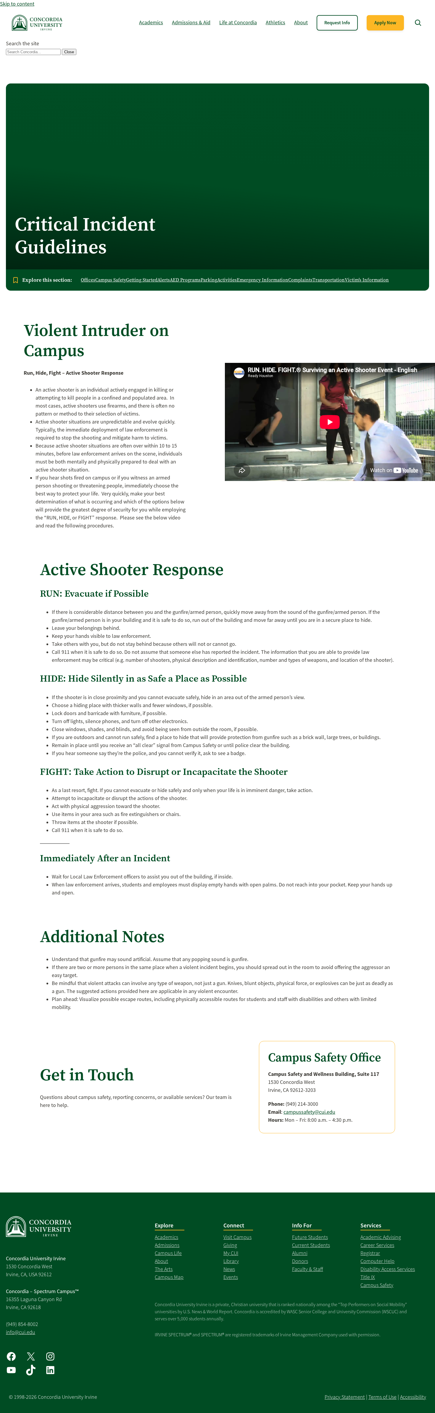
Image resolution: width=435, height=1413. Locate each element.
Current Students (311, 1245)
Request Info (337, 23)
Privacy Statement (345, 1397)
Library (231, 1261)
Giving (230, 1245)
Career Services (377, 1245)
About (161, 1261)
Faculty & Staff (307, 1269)
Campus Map (169, 1277)
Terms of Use (382, 1397)
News (229, 1269)
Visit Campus (237, 1237)
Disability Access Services (387, 1269)
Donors (300, 1261)
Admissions (167, 1245)
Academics (166, 1237)
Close (69, 52)
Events (230, 1277)
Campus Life (168, 1253)
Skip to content (17, 4)
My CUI (230, 1253)
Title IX (367, 1277)
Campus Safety (376, 1285)
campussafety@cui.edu (309, 1112)
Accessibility (413, 1397)
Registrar (370, 1253)
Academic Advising (380, 1237)
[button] (418, 22)
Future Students (310, 1237)
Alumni (299, 1253)
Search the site (22, 43)
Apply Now (385, 23)
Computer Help (377, 1261)
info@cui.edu (20, 1332)
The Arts (164, 1269)
